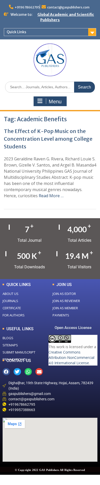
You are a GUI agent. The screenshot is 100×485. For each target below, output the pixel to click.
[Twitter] (17, 372)
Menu (55, 101)
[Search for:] (50, 86)
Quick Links (16, 32)
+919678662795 (27, 7)
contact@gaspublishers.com (68, 7)
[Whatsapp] (28, 372)
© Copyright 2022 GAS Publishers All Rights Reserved (50, 469)
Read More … (51, 196)
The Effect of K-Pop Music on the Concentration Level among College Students (48, 139)
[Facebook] (6, 372)
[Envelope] (39, 372)
